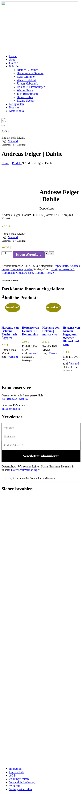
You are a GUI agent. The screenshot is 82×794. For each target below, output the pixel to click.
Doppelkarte (60, 265)
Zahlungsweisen (19, 779)
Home (13, 56)
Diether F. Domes (27, 69)
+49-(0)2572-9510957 (15, 398)
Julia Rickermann (27, 93)
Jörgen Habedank (27, 83)
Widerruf (14, 785)
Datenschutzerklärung (24, 469)
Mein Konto (16, 110)
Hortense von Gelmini (30, 73)
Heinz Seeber (25, 97)
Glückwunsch (24, 272)
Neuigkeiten (16, 104)
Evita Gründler (26, 76)
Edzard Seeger (25, 100)
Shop (12, 59)
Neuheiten (16, 269)
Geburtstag (8, 272)
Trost (54, 269)
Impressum (15, 768)
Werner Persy (25, 90)
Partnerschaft (66, 269)
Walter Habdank (26, 80)
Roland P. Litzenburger (31, 87)
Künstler (14, 66)
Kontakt (14, 107)
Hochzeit (49, 272)
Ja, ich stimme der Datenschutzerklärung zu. (33, 478)
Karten (28, 269)
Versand (13, 141)
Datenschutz (16, 772)
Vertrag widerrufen (20, 789)
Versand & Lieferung (22, 782)
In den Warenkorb (29, 254)
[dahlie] (20, 184)
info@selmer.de (11, 408)
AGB (12, 775)
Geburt (39, 272)
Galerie (13, 63)
